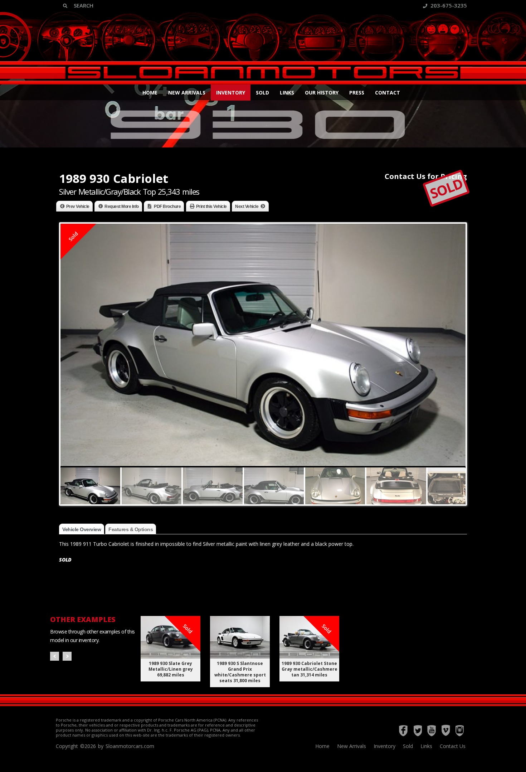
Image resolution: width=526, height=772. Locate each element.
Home (149, 92)
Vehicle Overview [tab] (81, 529)
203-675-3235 (448, 5)
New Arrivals (186, 92)
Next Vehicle (246, 206)
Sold (262, 92)
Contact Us (453, 746)
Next (67, 656)
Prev (54, 656)
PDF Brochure (167, 206)
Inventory (230, 92)
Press (356, 92)
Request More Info (121, 206)
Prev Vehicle (77, 206)
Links (287, 92)
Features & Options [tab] (130, 529)
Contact (387, 92)
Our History (322, 92)
